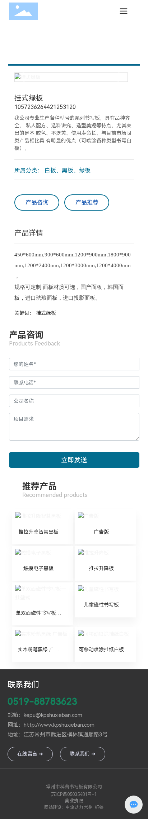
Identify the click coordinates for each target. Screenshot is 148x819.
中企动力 (74, 807)
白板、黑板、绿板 (68, 170)
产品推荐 (86, 202)
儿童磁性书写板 (101, 605)
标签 (99, 807)
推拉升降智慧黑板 (38, 532)
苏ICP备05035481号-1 (74, 794)
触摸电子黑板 (38, 568)
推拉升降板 (101, 568)
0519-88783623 (42, 701)
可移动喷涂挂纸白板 (101, 649)
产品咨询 (37, 202)
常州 (88, 807)
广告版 (101, 532)
